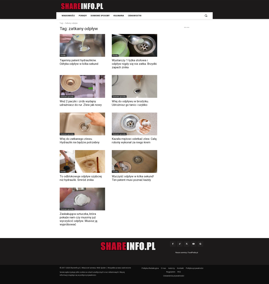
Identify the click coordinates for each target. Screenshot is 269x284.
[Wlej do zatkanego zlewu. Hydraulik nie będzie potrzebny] (82, 124)
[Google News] (200, 244)
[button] (206, 15)
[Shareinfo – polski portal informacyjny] (82, 6)
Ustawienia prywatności (173, 276)
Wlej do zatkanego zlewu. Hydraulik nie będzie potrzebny (79, 140)
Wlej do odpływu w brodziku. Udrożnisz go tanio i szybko (130, 103)
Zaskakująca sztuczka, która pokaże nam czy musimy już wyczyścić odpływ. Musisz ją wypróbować (78, 219)
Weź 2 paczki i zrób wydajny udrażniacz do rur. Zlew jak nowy (81, 103)
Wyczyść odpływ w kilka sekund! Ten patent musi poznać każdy (133, 178)
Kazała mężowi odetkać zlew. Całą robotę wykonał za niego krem (134, 140)
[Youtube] (193, 244)
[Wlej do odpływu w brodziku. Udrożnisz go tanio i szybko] (134, 86)
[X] (186, 244)
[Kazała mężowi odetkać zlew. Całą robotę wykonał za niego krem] (134, 124)
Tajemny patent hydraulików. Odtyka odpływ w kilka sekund (79, 62)
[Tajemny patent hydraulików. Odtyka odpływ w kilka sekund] (82, 45)
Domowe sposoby (67, 97)
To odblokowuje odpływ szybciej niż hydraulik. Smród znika (81, 178)
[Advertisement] (187, 71)
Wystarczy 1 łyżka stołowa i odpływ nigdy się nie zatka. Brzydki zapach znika (134, 64)
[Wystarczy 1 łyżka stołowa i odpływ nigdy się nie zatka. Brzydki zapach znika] (134, 45)
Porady (63, 55)
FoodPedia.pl (193, 252)
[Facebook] (173, 244)
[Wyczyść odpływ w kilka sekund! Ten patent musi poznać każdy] (134, 161)
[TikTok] (179, 244)
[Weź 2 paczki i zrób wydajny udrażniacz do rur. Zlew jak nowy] (82, 86)
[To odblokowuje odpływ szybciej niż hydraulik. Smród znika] (82, 161)
